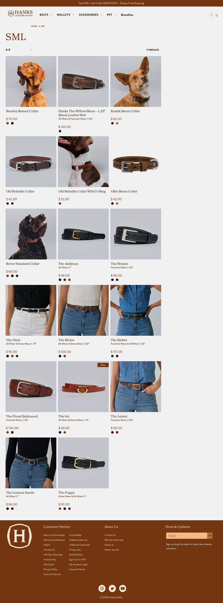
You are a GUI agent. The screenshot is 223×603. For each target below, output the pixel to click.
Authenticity (50, 559)
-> (210, 535)
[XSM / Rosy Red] (117, 432)
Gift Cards (49, 564)
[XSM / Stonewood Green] (112, 356)
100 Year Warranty (53, 554)
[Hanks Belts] (20, 13)
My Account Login (78, 564)
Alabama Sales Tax (78, 539)
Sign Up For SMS (77, 559)
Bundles (127, 15)
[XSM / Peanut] (117, 123)
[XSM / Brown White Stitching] (117, 280)
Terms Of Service (52, 574)
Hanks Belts (115, 597)
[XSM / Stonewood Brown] (117, 356)
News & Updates (177, 526)
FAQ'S (47, 544)
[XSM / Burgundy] (69, 509)
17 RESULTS (152, 49)
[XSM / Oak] (7, 123)
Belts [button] (44, 15)
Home (34, 26)
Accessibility (75, 535)
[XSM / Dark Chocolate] (12, 509)
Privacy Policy (50, 569)
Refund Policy (76, 554)
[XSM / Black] (12, 123)
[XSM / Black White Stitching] (112, 280)
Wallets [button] (63, 15)
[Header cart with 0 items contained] (215, 15)
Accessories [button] (88, 15)
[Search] (211, 15)
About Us (111, 526)
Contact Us (49, 549)
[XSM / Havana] (7, 203)
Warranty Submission (54, 539)
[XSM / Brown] (60, 131)
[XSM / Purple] (12, 203)
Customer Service (57, 526)
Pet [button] (109, 15)
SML (43, 26)
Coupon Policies (77, 569)
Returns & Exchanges (54, 535)
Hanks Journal (111, 549)
